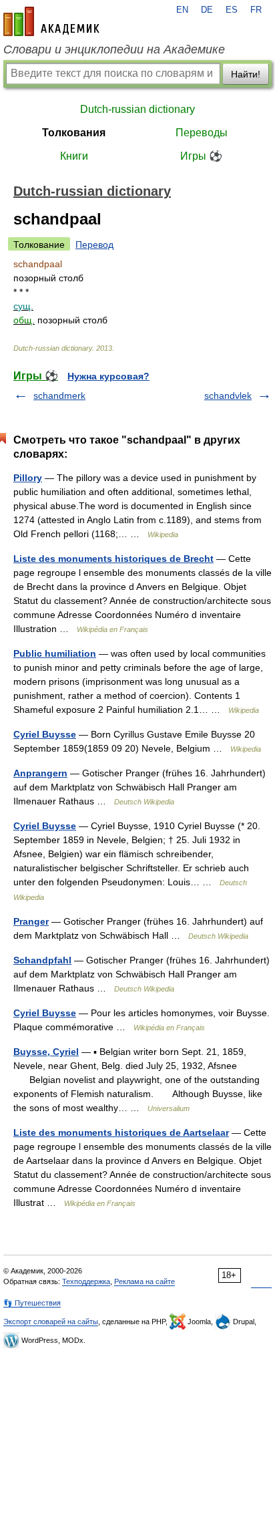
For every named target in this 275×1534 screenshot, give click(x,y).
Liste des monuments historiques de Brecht (113, 558)
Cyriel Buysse (44, 734)
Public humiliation (54, 653)
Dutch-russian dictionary (137, 109)
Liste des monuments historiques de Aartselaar (121, 1132)
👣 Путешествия (32, 1303)
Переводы (202, 132)
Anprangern (40, 773)
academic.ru (51, 21)
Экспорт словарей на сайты (50, 1322)
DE (207, 10)
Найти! (245, 74)
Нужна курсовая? (108, 376)
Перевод (94, 244)
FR (256, 10)
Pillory (27, 477)
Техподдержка (86, 1281)
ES (232, 10)
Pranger (31, 921)
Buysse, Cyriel (46, 1051)
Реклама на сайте (144, 1281)
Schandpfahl (42, 960)
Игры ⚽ (201, 156)
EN (182, 10)
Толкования (73, 132)
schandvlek (228, 395)
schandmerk (59, 395)
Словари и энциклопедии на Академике (114, 49)
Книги (74, 156)
